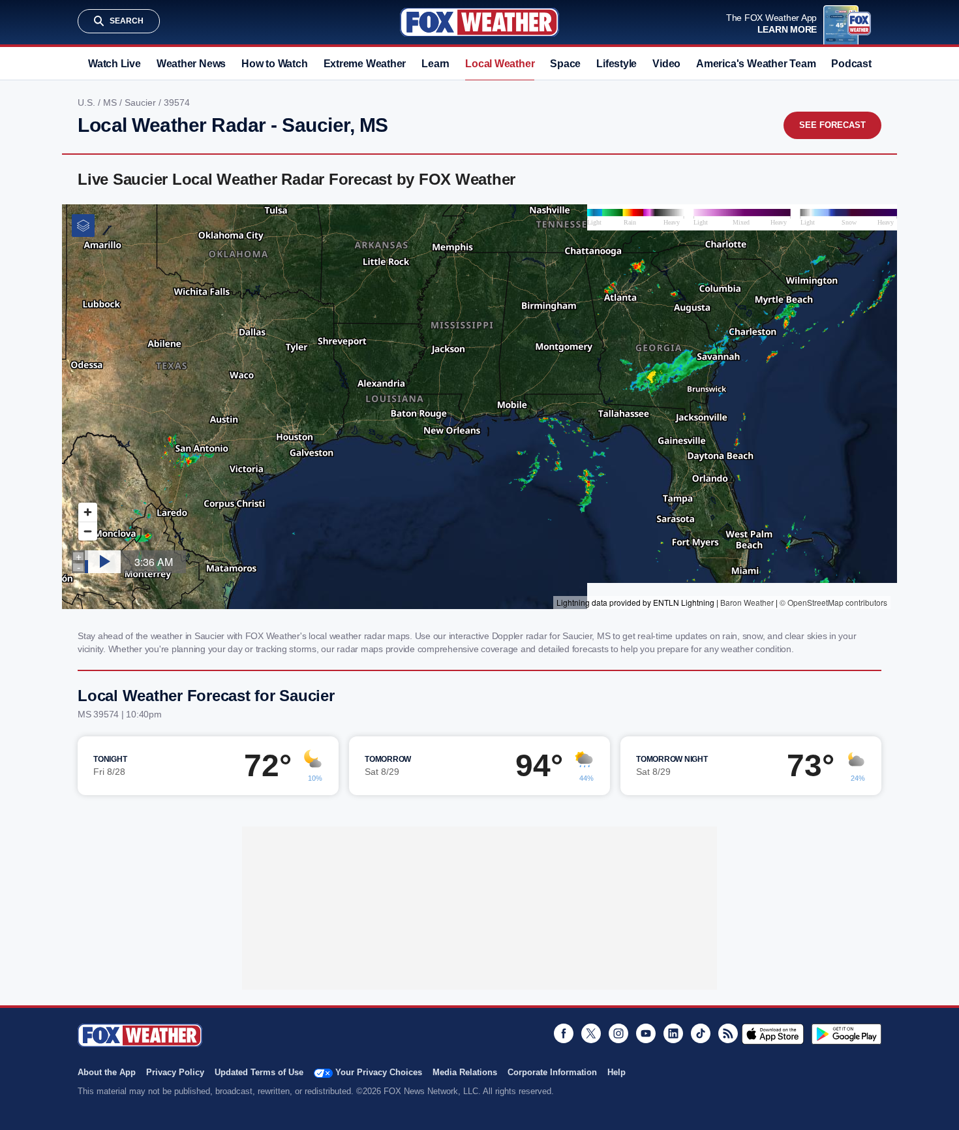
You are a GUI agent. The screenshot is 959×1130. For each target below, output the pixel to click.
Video (666, 63)
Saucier (142, 102)
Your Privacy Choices (378, 1072)
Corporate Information (552, 1072)
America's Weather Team (755, 63)
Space (565, 63)
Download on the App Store (773, 1034)
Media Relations (465, 1072)
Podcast (851, 63)
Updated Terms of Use (259, 1072)
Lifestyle (616, 63)
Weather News (191, 63)
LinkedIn (673, 1033)
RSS (728, 1033)
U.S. (88, 102)
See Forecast (832, 125)
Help (616, 1072)
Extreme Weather (365, 63)
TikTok (700, 1033)
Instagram (618, 1033)
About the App (107, 1072)
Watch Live (114, 63)
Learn (435, 63)
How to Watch (274, 63)
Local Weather (499, 63)
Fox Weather (479, 22)
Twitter (591, 1033)
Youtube (646, 1033)
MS (111, 102)
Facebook (563, 1033)
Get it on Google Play (846, 1034)
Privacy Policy (175, 1072)
